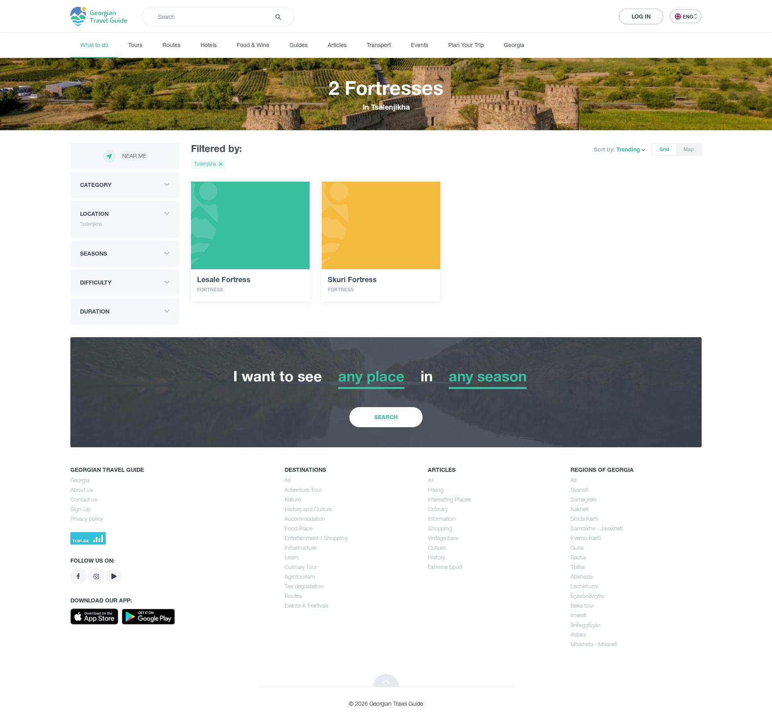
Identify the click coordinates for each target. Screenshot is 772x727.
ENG (688, 17)
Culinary (438, 509)
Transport (379, 44)
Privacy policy (86, 518)
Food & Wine (253, 44)
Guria (577, 547)
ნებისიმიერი (587, 595)
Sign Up (80, 509)
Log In (641, 16)
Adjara (578, 634)
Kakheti (580, 509)
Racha (578, 557)
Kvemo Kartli (586, 537)
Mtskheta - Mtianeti (594, 644)
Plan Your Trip (466, 44)
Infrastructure (300, 547)
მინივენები (585, 624)
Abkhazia (582, 576)
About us (81, 489)
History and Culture (308, 509)
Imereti (579, 615)
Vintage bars (443, 537)
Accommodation (305, 518)
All (288, 480)
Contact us (83, 499)
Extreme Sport (445, 566)
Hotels (209, 44)
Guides (299, 44)
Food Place (298, 528)
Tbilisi (578, 566)
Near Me (134, 155)
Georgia (514, 44)
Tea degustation (304, 586)
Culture (437, 547)
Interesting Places (449, 499)
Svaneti (579, 489)
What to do (94, 44)
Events (419, 44)
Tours (135, 44)
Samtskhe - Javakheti (597, 528)
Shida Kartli (584, 518)
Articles (337, 44)
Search (386, 417)
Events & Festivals (307, 605)
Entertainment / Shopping (316, 537)
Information (442, 518)
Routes (171, 44)
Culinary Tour (301, 566)
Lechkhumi (584, 586)
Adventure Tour (303, 489)
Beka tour (582, 605)
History (436, 557)
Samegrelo (584, 499)
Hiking (435, 489)
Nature (293, 499)
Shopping (440, 528)
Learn (291, 557)
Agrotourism (300, 576)
